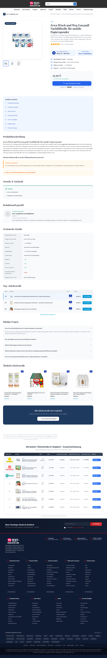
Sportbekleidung (31, 574)
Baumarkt (17, 9)
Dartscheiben (46, 641)
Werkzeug (10, 572)
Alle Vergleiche (97, 632)
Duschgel (62, 638)
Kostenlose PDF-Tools (85, 612)
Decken (87, 583)
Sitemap (82, 623)
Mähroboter (38, 635)
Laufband (91, 635)
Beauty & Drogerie (53, 561)
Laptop (45, 635)
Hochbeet (78, 638)
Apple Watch (30, 638)
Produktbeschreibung (13, 103)
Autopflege (34, 605)
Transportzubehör (36, 621)
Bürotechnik (88, 581)
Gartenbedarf (11, 565)
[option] (6, 63)
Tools (82, 609)
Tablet (51, 635)
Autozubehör (35, 603)
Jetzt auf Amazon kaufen (73, 83)
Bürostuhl (84, 635)
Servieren (10, 621)
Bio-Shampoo (54, 638)
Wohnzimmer (88, 570)
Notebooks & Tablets (70, 567)
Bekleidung (58, 605)
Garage (34, 618)
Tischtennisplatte (55, 641)
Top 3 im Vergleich (12, 119)
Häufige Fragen (11, 124)
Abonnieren (96, 524)
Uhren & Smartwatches (61, 616)
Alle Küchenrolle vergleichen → (48, 314)
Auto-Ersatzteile (36, 614)
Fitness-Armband (20, 638)
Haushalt (58, 9)
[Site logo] (35, 3)
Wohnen (71, 9)
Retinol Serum (30, 635)
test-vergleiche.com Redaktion (23, 214)
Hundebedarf (50, 565)
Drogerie (35, 9)
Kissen (86, 585)
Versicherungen (84, 603)
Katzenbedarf (50, 576)
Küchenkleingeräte (12, 603)
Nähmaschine (37, 641)
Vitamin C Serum (10, 635)
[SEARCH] (74, 4)
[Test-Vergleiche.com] (13, 541)
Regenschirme (59, 621)
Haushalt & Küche (14, 598)
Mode (65, 9)
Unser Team (83, 618)
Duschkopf (28, 641)
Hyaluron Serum (20, 635)
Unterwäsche (59, 607)
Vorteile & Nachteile (13, 107)
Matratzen (87, 574)
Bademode (58, 618)
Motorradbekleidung (36, 612)
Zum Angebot (87, 296)
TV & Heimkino (69, 570)
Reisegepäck (30, 576)
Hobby (28, 565)
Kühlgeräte (10, 614)
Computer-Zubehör (70, 565)
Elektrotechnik (11, 579)
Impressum (26, 645)
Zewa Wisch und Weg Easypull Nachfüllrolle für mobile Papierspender (32, 296)
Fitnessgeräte (30, 579)
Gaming (67, 572)
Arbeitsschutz (11, 576)
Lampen (87, 579)
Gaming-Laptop (58, 635)
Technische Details (12, 115)
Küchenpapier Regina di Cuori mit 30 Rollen (25, 309)
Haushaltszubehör (12, 605)
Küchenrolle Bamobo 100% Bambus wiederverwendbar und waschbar (29, 492)
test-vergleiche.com (11, 14)
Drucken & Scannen (70, 585)
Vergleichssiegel (88, 9)
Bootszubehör (35, 616)
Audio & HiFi (69, 576)
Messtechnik (11, 585)
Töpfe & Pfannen (12, 612)
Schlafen (87, 576)
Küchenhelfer (11, 609)
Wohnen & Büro (91, 561)
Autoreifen (34, 623)
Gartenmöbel (11, 570)
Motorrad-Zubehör (36, 609)
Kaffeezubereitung (12, 623)
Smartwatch (38, 638)
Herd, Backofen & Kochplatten (15, 616)
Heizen (9, 574)
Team (64, 645)
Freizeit (51, 9)
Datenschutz (32, 645)
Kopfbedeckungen (60, 614)
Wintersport (30, 581)
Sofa (16, 641)
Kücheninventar (11, 607)
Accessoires (59, 603)
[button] (48, 328)
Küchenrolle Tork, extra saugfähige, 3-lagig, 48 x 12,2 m (29, 508)
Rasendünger (70, 638)
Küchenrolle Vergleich (55, 14)
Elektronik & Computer (73, 561)
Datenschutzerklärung (77, 527)
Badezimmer (88, 572)
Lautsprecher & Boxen (71, 574)
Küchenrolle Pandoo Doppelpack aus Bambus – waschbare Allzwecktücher (33, 302)
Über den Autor (12, 111)
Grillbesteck (93, 638)
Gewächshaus (9, 641)
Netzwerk (68, 583)
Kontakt (81, 645)
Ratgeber (83, 614)
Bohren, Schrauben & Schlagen (15, 581)
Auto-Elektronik (36, 607)
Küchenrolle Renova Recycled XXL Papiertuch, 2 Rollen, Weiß (29, 468)
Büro (86, 565)
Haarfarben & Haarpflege (52, 572)
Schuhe (58, 609)
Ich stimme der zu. (74, 527)
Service (79, 9)
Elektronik (43, 9)
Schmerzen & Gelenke (52, 579)
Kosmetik (49, 581)
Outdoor (29, 567)
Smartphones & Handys (71, 581)
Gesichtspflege (50, 574)
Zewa (52, 21)
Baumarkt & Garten (15, 561)
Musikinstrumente (31, 585)
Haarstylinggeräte (51, 585)
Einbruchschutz (11, 583)
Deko (86, 567)
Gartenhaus (85, 638)
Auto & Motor (26, 9)
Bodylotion (46, 638)
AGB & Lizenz (50, 645)
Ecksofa (22, 641)
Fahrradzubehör (30, 570)
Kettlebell (98, 635)
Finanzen (82, 605)
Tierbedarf (49, 583)
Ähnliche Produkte (12, 128)
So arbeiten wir (49, 436)
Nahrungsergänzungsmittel (53, 567)
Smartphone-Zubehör (71, 579)
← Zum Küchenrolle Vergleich (48, 419)
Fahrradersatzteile (31, 583)
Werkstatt (10, 567)
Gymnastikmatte (10, 638)
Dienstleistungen (84, 607)
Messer (10, 618)
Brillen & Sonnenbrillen (61, 612)
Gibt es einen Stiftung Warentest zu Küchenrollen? (20, 173)
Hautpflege (49, 570)
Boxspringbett (76, 635)
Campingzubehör (31, 572)
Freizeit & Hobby (33, 561)
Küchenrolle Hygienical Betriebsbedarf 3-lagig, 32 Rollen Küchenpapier (30, 500)
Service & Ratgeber (87, 598)
